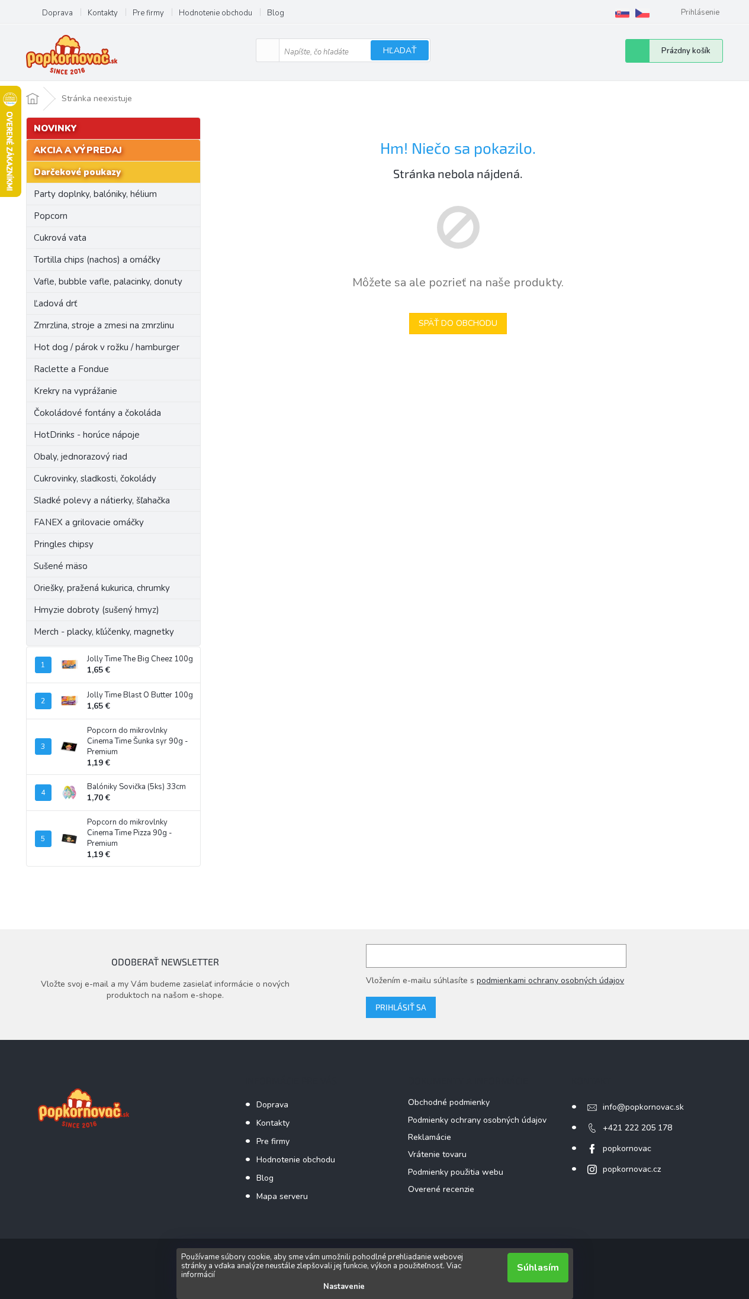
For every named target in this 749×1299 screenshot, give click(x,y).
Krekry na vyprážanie (75, 391)
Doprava (57, 13)
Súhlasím (538, 1267)
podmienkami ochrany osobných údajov (550, 980)
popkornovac (627, 1148)
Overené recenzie (441, 1189)
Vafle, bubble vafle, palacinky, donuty (108, 281)
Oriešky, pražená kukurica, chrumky (102, 588)
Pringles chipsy (64, 544)
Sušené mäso (61, 566)
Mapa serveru (282, 1196)
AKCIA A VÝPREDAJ (78, 150)
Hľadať (399, 50)
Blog (275, 13)
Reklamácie (429, 1137)
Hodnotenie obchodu (215, 13)
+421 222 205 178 (637, 1127)
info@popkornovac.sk (643, 1107)
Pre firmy (148, 13)
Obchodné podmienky (449, 1102)
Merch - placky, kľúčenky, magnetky (104, 632)
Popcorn (50, 216)
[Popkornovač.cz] (642, 13)
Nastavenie (344, 1286)
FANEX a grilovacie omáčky (89, 522)
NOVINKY (55, 128)
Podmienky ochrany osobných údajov (477, 1120)
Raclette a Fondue (71, 369)
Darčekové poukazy (77, 172)
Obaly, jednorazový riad (80, 457)
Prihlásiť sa (400, 1007)
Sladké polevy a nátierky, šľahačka (102, 500)
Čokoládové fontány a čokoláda (97, 413)
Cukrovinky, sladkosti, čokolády (95, 478)
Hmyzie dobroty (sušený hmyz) (96, 610)
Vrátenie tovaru (437, 1154)
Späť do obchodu (458, 323)
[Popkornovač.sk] (622, 13)
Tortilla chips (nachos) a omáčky (97, 260)
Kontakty (103, 13)
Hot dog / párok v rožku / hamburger (106, 347)
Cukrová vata (60, 238)
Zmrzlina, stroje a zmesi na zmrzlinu (104, 325)
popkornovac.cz (632, 1169)
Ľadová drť (55, 303)
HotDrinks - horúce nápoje (87, 435)
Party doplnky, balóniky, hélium (95, 194)
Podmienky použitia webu (455, 1172)
